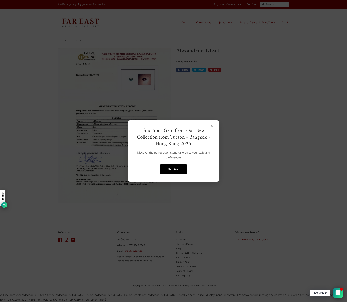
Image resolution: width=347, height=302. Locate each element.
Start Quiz (173, 169)
